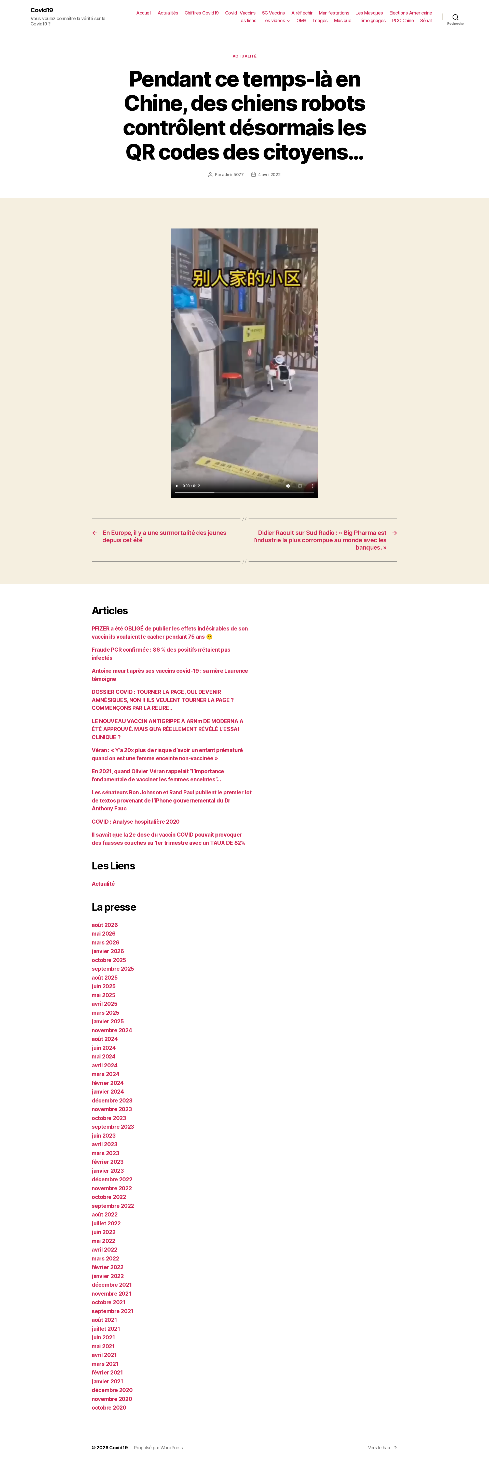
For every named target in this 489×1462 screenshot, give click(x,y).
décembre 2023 (112, 1100)
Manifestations (334, 13)
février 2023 (108, 1162)
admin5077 (233, 174)
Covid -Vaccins (240, 13)
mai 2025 (103, 995)
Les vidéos (274, 20)
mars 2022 (105, 1258)
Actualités (168, 13)
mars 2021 (105, 1364)
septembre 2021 (112, 1311)
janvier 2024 (108, 1091)
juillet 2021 (106, 1329)
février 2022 (108, 1267)
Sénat (426, 20)
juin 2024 (104, 1048)
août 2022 (105, 1214)
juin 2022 (104, 1232)
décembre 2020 (112, 1390)
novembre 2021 (111, 1294)
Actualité (245, 56)
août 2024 (105, 1039)
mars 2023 (105, 1153)
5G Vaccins (273, 13)
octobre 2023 (109, 1118)
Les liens (247, 20)
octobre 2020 (109, 1407)
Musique (342, 20)
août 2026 (105, 925)
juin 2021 (103, 1337)
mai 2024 (104, 1056)
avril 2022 (104, 1249)
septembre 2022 (113, 1206)
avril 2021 (104, 1355)
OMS (301, 20)
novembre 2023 (112, 1109)
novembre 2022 (112, 1188)
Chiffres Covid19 (202, 13)
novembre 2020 (112, 1399)
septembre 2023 (113, 1127)
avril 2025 (104, 1004)
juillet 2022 (106, 1223)
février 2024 (108, 1083)
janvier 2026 (108, 951)
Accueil (143, 13)
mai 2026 (104, 933)
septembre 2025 (113, 969)
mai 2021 (103, 1346)
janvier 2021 (107, 1381)
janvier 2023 (108, 1171)
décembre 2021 (112, 1285)
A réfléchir (302, 13)
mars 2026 (105, 942)
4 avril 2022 (269, 174)
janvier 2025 (108, 1021)
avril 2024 (104, 1065)
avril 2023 (104, 1144)
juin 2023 (104, 1136)
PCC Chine (403, 20)
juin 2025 (104, 986)
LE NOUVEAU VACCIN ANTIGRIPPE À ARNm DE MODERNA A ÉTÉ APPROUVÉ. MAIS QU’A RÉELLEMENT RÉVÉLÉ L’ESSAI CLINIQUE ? (167, 729)
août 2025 (105, 977)
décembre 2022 (112, 1179)
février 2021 (107, 1372)
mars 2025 (105, 1013)
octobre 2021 (109, 1302)
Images (320, 20)
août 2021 (104, 1320)
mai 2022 (103, 1241)
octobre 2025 (109, 960)
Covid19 (42, 10)
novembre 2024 (112, 1030)
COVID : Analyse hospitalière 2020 (136, 822)
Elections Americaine (410, 13)
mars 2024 (105, 1074)
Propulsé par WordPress (158, 1447)
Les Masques (369, 13)
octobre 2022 (109, 1197)
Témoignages (372, 20)
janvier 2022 (108, 1276)
